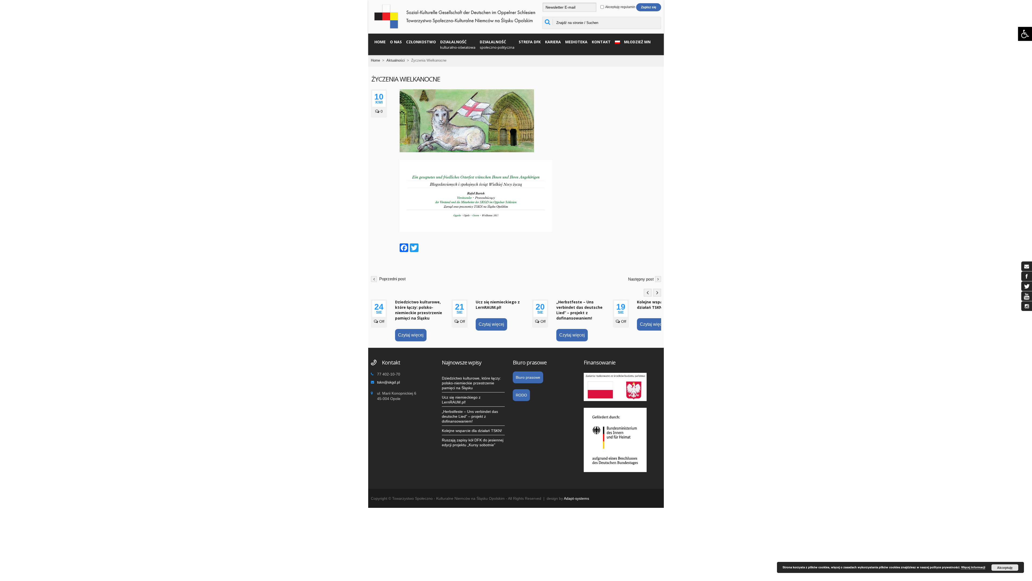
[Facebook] (404, 248)
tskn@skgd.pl (388, 382)
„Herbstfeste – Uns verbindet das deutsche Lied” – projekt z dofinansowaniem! (579, 310)
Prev (648, 293)
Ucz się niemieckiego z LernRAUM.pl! (498, 304)
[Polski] (616, 42)
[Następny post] (658, 279)
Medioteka (576, 41)
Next (657, 293)
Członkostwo (421, 41)
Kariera (553, 41)
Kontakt (601, 41)
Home (380, 41)
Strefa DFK (530, 41)
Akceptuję (1005, 567)
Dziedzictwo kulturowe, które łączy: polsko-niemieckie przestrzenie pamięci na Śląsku (418, 310)
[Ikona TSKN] (1026, 266)
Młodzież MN (637, 41)
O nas (396, 41)
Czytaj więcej (411, 335)
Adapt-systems (576, 498)
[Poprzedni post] (374, 279)
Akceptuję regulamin (620, 7)
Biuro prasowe (528, 377)
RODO (521, 395)
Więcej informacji (973, 567)
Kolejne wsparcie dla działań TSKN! (657, 304)
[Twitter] (414, 248)
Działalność (457, 44)
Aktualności (395, 60)
